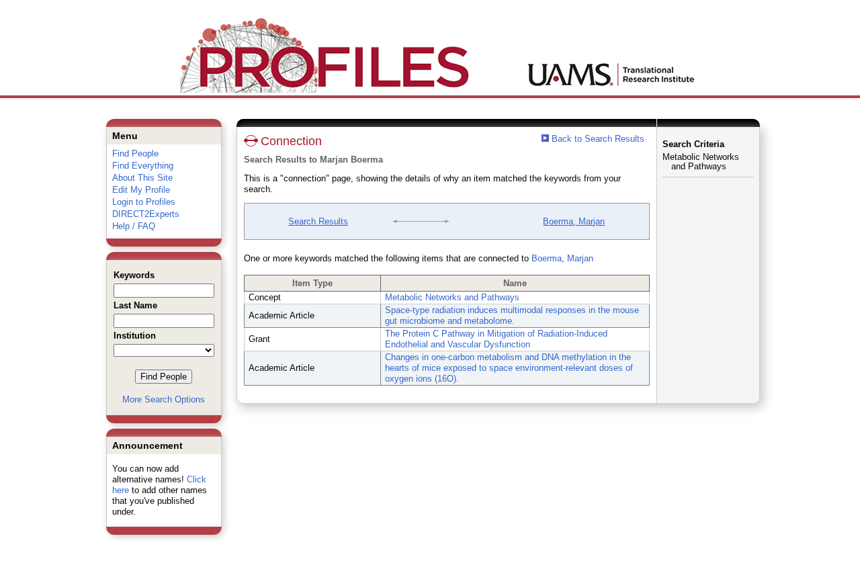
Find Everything (142, 166)
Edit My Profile (141, 190)
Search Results (318, 221)
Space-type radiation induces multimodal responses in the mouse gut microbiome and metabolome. (512, 315)
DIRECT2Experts (145, 214)
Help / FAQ (133, 226)
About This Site (142, 178)
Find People (135, 153)
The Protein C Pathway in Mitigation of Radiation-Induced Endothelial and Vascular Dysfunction (496, 339)
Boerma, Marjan (574, 221)
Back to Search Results (596, 139)
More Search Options (163, 399)
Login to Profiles (143, 202)
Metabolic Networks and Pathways (452, 297)
